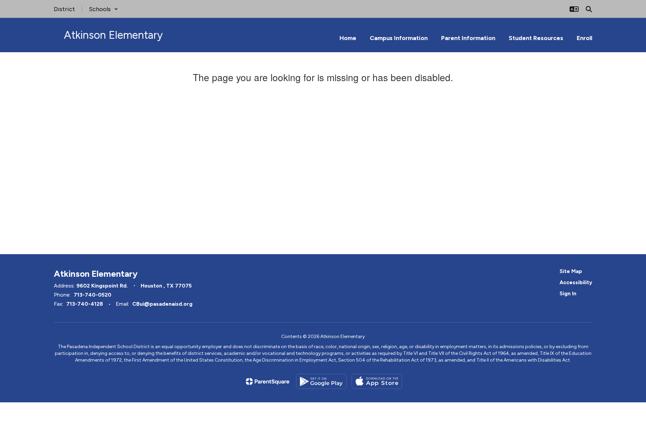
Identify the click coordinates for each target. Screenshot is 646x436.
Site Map (571, 271)
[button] (103, 9)
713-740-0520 (92, 295)
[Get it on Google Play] (321, 381)
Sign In (568, 293)
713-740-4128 (84, 304)
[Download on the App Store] (377, 381)
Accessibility (576, 282)
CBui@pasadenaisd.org (162, 304)
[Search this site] (588, 9)
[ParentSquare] (267, 381)
